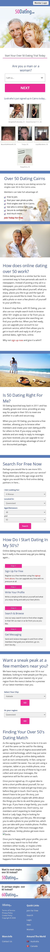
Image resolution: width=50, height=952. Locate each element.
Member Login (41, 3)
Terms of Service (8, 910)
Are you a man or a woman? (25, 68)
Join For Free (32, 910)
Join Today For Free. (13, 217)
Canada (34, 946)
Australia (35, 941)
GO (25, 703)
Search (25, 526)
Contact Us (7, 941)
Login (29, 920)
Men (29, 924)
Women (30, 929)
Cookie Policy (7, 915)
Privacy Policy (7, 913)
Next (25, 87)
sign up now (17, 340)
